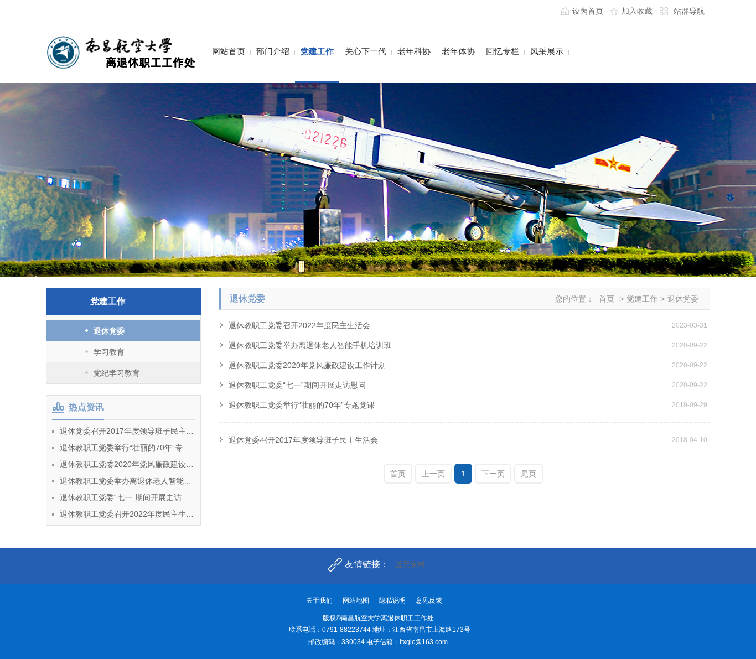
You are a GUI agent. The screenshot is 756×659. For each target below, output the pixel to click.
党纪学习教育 (117, 373)
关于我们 (319, 600)
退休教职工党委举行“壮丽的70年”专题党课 (127, 447)
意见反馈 (429, 600)
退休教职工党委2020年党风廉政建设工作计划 (127, 464)
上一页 (433, 473)
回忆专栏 (502, 51)
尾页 (528, 473)
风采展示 (546, 51)
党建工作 (317, 51)
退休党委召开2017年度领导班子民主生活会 (127, 431)
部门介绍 (272, 51)
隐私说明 (392, 600)
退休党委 (109, 330)
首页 (606, 298)
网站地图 (356, 600)
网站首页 (228, 51)
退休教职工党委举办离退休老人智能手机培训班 (127, 480)
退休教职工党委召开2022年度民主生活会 (127, 514)
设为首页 (587, 11)
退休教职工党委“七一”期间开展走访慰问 (127, 497)
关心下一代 (365, 51)
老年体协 (458, 51)
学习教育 (109, 351)
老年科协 (414, 51)
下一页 (493, 473)
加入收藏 (637, 11)
